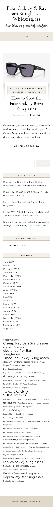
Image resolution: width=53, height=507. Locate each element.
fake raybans (9, 403)
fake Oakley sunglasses (15, 393)
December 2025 (12, 276)
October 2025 (10, 283)
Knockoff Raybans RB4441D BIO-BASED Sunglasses (22, 436)
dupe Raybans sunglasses (19, 376)
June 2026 (8, 262)
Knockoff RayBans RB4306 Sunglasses (17, 432)
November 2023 (12, 318)
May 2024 (8, 297)
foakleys (46, 403)
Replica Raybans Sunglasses (22, 473)
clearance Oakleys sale (14, 347)
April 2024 (8, 300)
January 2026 (10, 272)
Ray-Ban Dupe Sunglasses (39, 447)
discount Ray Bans (12, 362)
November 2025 (12, 279)
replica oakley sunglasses (23, 462)
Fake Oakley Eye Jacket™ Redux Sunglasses (20, 384)
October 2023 (10, 321)
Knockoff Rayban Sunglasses (14, 443)
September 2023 (12, 325)
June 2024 (8, 293)
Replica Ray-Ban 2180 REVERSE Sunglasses (19, 466)
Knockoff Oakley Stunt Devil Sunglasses (18, 414)
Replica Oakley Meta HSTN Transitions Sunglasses (21, 458)
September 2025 (12, 286)
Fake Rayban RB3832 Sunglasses (36, 399)
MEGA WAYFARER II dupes (36, 443)
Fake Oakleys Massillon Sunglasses (16, 388)
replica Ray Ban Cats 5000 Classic (15, 470)
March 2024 (9, 304)
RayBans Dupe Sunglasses (32, 451)
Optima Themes (35, 501)
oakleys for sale (9, 447)
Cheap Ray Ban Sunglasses (26, 343)
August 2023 (10, 328)
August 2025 (10, 290)
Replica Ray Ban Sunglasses (23, 477)
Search (43, 163)
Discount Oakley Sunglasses (26, 358)
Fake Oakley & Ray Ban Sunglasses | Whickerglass (27, 13)
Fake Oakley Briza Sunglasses (35, 380)
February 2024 (11, 307)
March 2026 (9, 265)
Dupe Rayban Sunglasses (12, 380)
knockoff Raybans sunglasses (18, 439)
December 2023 (12, 314)
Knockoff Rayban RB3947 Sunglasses (17, 418)
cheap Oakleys (11, 340)
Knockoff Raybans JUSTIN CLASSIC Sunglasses (20, 429)
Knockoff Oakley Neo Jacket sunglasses (17, 407)
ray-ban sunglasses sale (12, 451)
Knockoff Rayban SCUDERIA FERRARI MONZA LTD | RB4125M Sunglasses (26, 423)
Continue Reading (26, 146)
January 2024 (10, 311)
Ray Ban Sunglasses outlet (13, 455)
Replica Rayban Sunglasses (13, 481)
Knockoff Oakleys (12, 410)
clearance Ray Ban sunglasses (17, 352)
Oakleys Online (21, 447)
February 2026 (11, 269)
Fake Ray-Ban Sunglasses (12, 399)
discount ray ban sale (35, 362)
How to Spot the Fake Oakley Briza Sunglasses (26, 103)
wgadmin (37, 115)
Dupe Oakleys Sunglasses (16, 365)
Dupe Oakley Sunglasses (23, 88)
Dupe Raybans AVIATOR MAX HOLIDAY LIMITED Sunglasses (25, 373)
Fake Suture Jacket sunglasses (29, 403)
